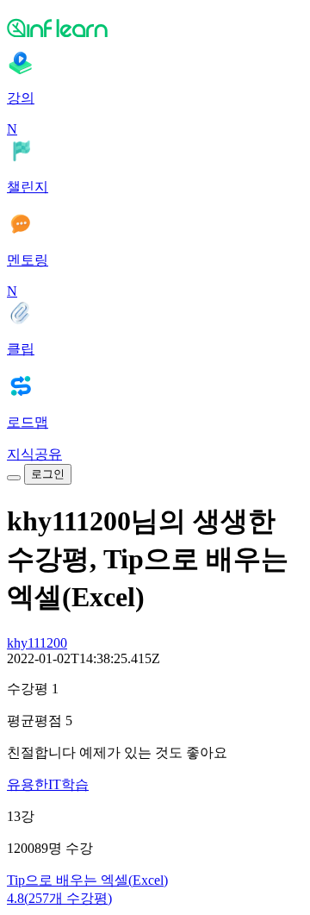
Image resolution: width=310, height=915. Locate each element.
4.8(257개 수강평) (59, 898)
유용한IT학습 (48, 784)
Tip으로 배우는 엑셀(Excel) (87, 880)
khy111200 (37, 643)
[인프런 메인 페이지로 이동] (155, 27)
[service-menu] (14, 477)
